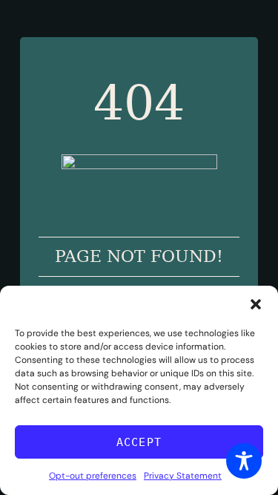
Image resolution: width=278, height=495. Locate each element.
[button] (255, 304)
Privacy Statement (183, 475)
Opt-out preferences (92, 475)
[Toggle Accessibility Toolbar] (244, 461)
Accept (139, 442)
